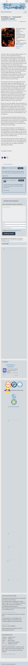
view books (16, 375)
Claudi (4, 180)
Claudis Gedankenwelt (6, 11)
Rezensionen (14, 20)
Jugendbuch (10, 20)
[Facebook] (1, 1)
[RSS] (9, 1)
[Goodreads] (7, 1)
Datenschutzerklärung (14, 230)
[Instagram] (4, 1)
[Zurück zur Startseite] (14, 6)
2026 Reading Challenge (10, 366)
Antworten (20, 168)
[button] (2, 158)
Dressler (21, 31)
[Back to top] (25, 663)
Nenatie (4, 167)
